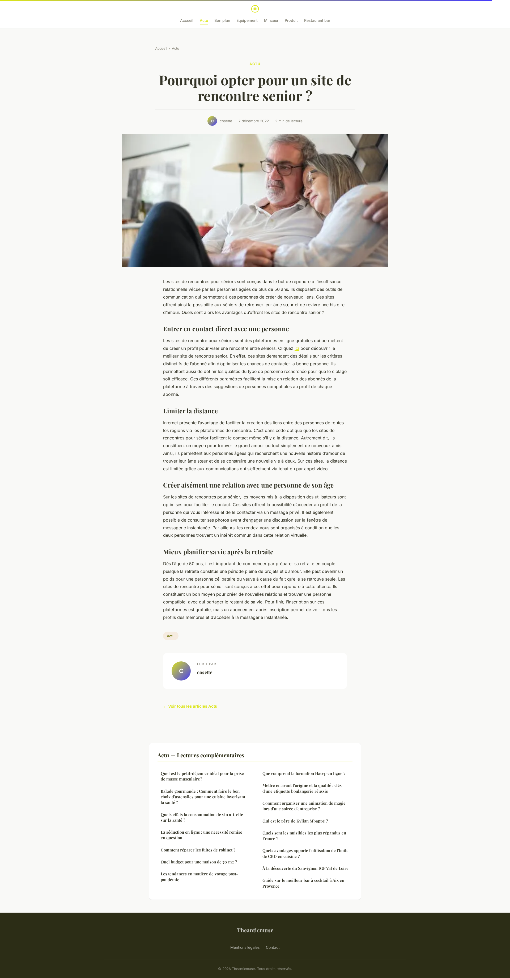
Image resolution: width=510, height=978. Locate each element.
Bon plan (222, 20)
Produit (291, 20)
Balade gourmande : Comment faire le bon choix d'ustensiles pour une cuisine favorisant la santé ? (203, 796)
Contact (273, 947)
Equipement (247, 20)
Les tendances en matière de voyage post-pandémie (199, 876)
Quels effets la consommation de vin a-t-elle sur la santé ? (202, 817)
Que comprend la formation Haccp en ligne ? (303, 773)
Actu (204, 20)
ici (297, 348)
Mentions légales (245, 947)
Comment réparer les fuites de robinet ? (198, 850)
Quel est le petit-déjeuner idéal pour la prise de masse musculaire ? (202, 776)
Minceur (271, 20)
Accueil (186, 20)
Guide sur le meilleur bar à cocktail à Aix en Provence (303, 883)
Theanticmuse (255, 930)
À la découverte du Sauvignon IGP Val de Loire (305, 868)
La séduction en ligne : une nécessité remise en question (201, 834)
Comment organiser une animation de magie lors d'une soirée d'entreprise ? (304, 805)
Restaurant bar (317, 20)
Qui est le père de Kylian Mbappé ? (295, 821)
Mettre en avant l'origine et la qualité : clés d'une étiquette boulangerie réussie (302, 788)
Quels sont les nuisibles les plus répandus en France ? (304, 835)
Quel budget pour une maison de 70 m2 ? (199, 861)
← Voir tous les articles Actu (190, 706)
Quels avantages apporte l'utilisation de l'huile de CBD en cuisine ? (305, 853)
